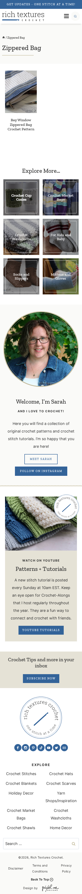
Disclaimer (15, 868)
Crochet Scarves (61, 783)
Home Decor (61, 828)
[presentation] (21, 92)
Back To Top (40, 879)
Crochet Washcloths (61, 814)
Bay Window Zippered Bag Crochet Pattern (21, 124)
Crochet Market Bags (21, 814)
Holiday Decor (21, 793)
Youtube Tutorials (41, 630)
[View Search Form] (75, 16)
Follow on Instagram (41, 471)
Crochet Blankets (21, 783)
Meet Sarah (41, 459)
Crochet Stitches (21, 774)
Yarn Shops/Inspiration (61, 797)
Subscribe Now (41, 678)
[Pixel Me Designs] (49, 888)
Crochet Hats (61, 774)
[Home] (3, 37)
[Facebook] (17, 747)
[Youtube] (48, 747)
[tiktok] (41, 747)
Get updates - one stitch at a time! (41, 4)
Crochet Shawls (21, 828)
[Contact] (64, 747)
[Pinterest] (33, 747)
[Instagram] (25, 747)
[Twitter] (56, 747)
